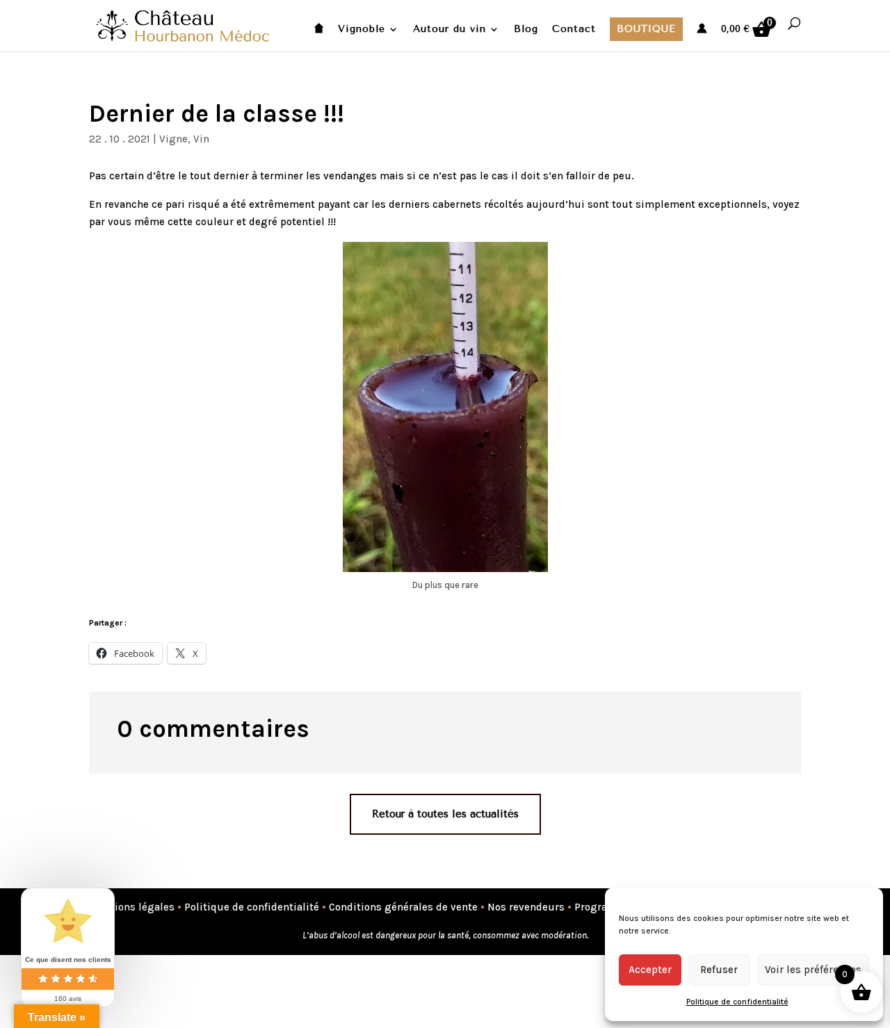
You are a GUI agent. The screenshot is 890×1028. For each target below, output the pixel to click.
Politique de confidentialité (737, 1001)
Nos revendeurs (526, 907)
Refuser (719, 969)
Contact (574, 29)
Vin (201, 139)
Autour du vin (449, 29)
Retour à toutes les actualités (445, 814)
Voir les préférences (813, 969)
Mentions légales (132, 907)
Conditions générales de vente (403, 907)
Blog (526, 29)
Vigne (173, 139)
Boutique (646, 29)
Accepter (650, 969)
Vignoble (361, 29)
